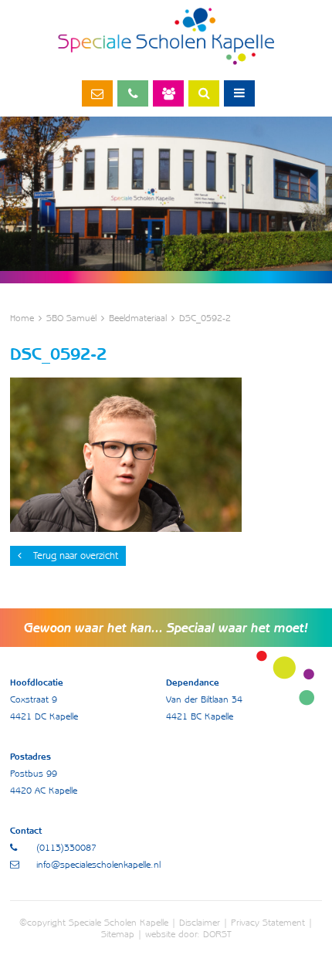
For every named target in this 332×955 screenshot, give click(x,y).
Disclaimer (199, 922)
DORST (217, 934)
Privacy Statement (268, 922)
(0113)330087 (132, 93)
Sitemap (117, 934)
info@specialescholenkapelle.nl (97, 93)
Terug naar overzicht (75, 555)
